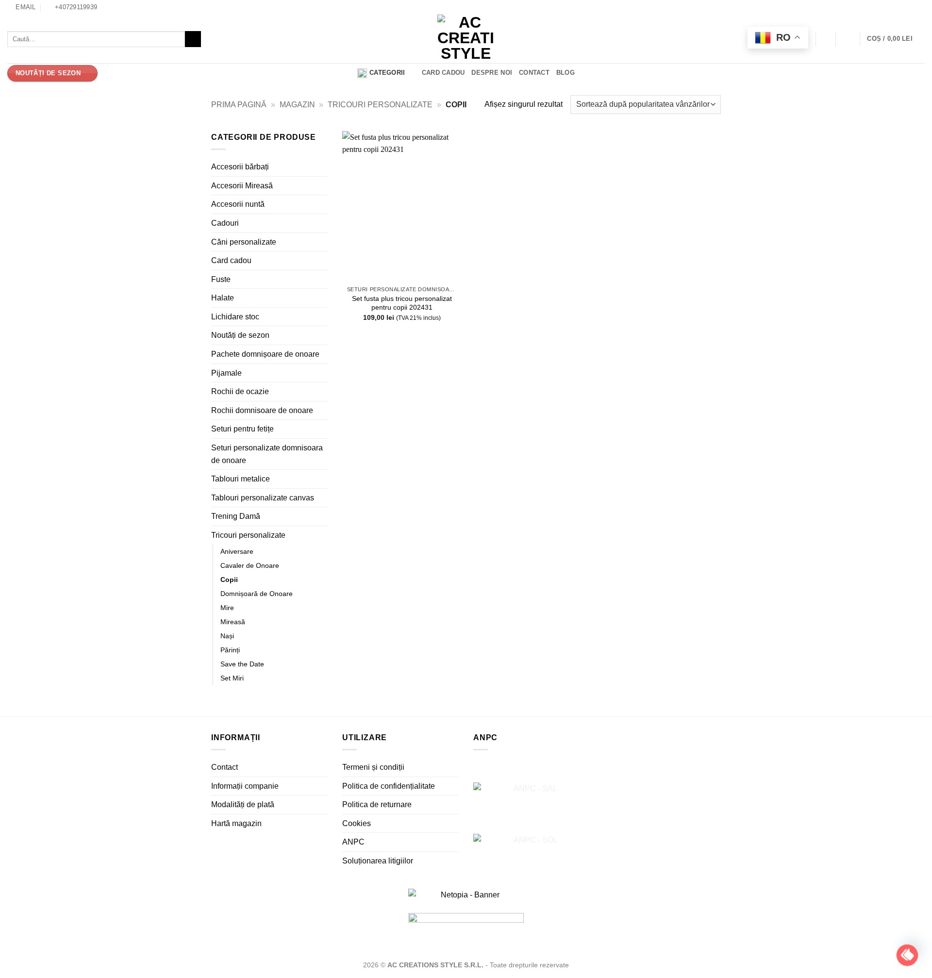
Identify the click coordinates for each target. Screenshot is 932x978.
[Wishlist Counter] (825, 39)
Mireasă (232, 622)
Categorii (387, 72)
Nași (227, 636)
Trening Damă (235, 516)
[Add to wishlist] (447, 146)
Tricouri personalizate (380, 104)
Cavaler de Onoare (249, 565)
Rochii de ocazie (240, 391)
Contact (534, 72)
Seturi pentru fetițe (242, 429)
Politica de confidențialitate (388, 786)
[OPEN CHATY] (907, 955)
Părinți (230, 650)
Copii (229, 579)
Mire (227, 608)
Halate (222, 298)
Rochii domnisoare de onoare (262, 410)
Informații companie (245, 786)
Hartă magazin (236, 823)
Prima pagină (238, 104)
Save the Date (242, 664)
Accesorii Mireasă (242, 186)
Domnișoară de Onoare (256, 593)
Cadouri (225, 223)
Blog (565, 72)
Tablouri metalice (240, 479)
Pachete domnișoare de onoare (265, 354)
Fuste (221, 279)
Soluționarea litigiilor (377, 861)
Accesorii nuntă (238, 204)
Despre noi (491, 72)
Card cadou (443, 72)
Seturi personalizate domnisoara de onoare (267, 454)
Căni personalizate (243, 241)
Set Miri (232, 678)
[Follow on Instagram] (920, 7)
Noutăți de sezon (240, 335)
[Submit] (193, 39)
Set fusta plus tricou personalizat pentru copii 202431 (402, 303)
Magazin (297, 104)
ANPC (353, 842)
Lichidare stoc (235, 317)
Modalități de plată (242, 804)
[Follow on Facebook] (911, 7)
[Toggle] (322, 167)
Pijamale (226, 373)
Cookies (356, 823)
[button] (847, 39)
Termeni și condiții (373, 767)
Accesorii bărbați (240, 167)
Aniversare (236, 551)
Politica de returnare (377, 804)
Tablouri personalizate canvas (262, 498)
